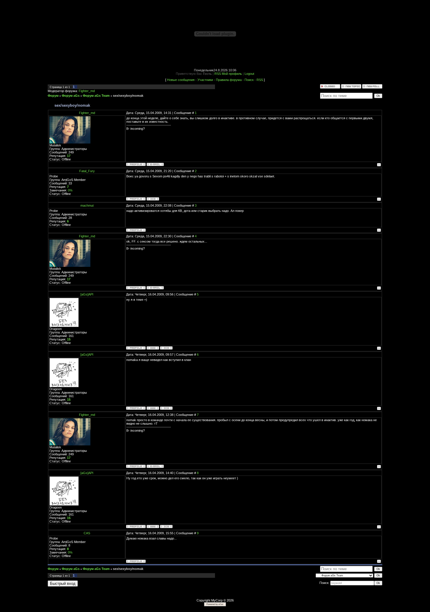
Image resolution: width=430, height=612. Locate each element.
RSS (217, 73)
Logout (249, 73)
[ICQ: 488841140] (153, 198)
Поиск (249, 80)
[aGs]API (86, 294)
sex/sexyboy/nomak (128, 95)
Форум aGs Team (96, 95)
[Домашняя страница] (153, 348)
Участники (205, 80)
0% (70, 190)
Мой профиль (232, 73)
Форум (53, 95)
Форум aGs (71, 95)
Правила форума (229, 80)
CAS (87, 533)
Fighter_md (87, 91)
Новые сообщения (181, 80)
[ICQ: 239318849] (166, 348)
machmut (87, 205)
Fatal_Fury (87, 171)
